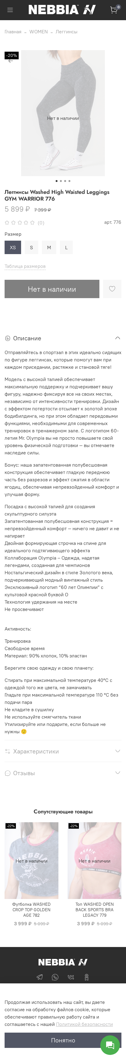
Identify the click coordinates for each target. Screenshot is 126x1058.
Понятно (63, 1040)
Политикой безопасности (84, 1024)
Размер (13, 234)
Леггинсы (66, 31)
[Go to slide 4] (69, 181)
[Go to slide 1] (56, 181)
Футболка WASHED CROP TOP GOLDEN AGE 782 (31, 910)
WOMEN (38, 31)
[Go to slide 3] (65, 181)
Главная (13, 31)
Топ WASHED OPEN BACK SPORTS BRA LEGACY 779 (95, 910)
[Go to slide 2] (61, 181)
